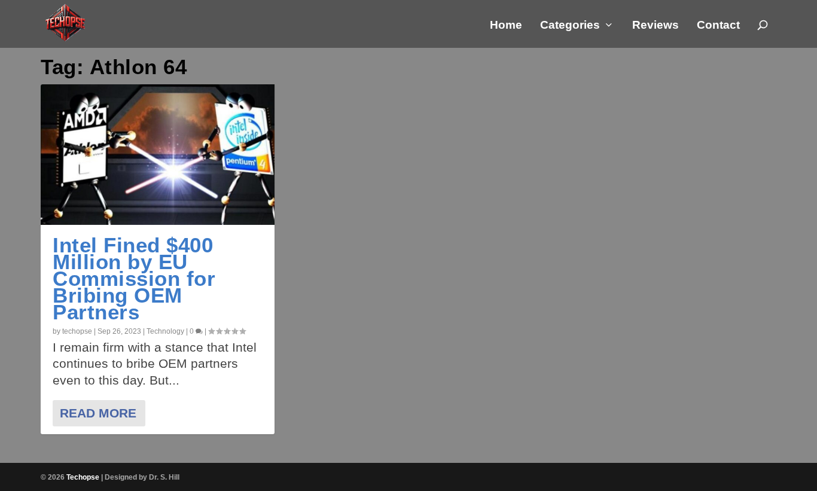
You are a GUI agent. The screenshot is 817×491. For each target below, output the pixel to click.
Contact (718, 25)
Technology (165, 331)
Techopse (82, 477)
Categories (570, 25)
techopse (77, 331)
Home (506, 25)
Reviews (655, 25)
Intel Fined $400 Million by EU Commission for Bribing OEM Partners (134, 278)
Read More (98, 413)
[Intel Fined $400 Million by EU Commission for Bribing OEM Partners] (157, 154)
